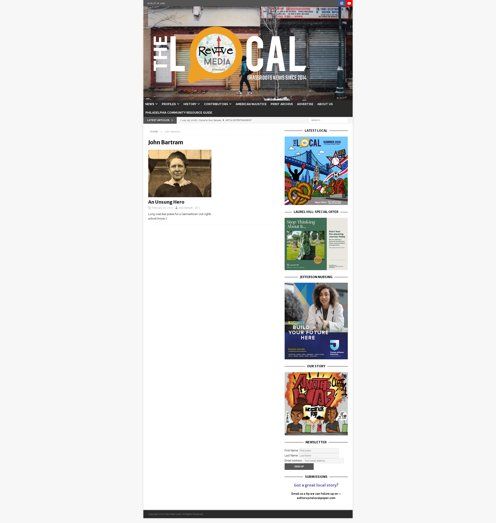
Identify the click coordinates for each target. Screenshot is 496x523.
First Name (291, 450)
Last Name (291, 455)
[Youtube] (349, 3)
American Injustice (251, 104)
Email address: (294, 460)
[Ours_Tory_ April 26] (316, 433)
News (149, 104)
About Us (325, 104)
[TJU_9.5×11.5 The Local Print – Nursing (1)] (316, 357)
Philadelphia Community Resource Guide (179, 112)
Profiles (169, 104)
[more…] (162, 218)
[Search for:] (328, 120)
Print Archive (282, 104)
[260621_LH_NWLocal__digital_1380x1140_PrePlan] (316, 267)
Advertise (305, 104)
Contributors (216, 104)
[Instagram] (341, 3)
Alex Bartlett (185, 207)
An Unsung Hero (166, 202)
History (189, 104)
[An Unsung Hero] (180, 173)
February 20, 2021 (162, 207)
